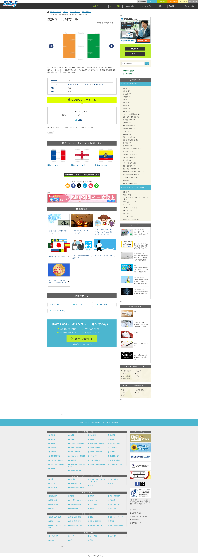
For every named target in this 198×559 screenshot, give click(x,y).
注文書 (73, 439)
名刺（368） (126, 192)
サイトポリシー (135, 510)
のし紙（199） (127, 195)
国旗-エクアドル (101, 165)
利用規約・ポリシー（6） (130, 154)
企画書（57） (127, 91)
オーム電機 (126, 376)
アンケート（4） (128, 131)
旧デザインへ (193, 1)
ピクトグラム (56, 304)
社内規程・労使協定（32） (131, 157)
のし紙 (73, 479)
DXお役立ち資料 (128, 70)
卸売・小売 (93, 500)
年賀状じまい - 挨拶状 (77, 487)
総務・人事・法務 (55, 517)
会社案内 (115, 422)
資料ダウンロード (99, 6)
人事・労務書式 (95, 460)
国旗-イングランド (78, 165)
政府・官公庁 (54, 508)
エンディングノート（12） (131, 177)
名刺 (52, 479)
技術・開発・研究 (75, 521)
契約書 (53, 435)
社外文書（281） (128, 97)
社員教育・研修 (95, 447)
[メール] (67, 185)
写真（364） (126, 213)
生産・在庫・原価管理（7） (131, 117)
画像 (80, 120)
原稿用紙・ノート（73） (130, 207)
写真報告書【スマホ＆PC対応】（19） (134, 171)
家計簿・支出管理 (76, 470)
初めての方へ (142, 1)
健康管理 (113, 452)
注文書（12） (127, 102)
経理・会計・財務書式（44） (131, 168)
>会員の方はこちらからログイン (82, 344)
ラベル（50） (127, 204)
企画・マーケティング (116, 517)
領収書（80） (127, 111)
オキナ (125, 373)
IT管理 (53, 468)
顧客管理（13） (127, 122)
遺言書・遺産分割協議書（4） (132, 174)
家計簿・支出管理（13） (130, 183)
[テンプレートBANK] (10, 3)
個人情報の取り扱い (136, 513)
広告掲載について (135, 523)
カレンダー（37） (128, 216)
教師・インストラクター (77, 525)
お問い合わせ (172, 1)
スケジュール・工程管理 (78, 456)
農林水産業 (53, 496)
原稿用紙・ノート (76, 483)
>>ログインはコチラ (88, 127)
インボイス (93, 456)
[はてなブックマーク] (85, 185)
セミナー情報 (115, 6)
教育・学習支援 (114, 504)
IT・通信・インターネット (78, 500)
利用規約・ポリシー (116, 456)
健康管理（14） (127, 143)
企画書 (73, 435)
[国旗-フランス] (58, 155)
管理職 (112, 521)
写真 (111, 483)
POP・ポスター (115, 479)
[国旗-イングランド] (82, 155)
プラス (138, 373)
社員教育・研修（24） (129, 128)
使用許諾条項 (134, 519)
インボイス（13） (128, 151)
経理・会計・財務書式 (57, 464)
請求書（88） (127, 108)
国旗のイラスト (105, 304)
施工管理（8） (127, 160)
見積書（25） (127, 99)
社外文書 (113, 435)
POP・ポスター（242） (130, 202)
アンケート (113, 447)
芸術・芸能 (113, 508)
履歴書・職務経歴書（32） (131, 140)
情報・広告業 (54, 504)
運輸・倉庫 (53, 500)
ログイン (152, 1)
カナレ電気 (126, 379)
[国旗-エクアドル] (106, 155)
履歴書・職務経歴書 (96, 452)
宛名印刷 (53, 452)
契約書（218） (127, 88)
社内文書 (93, 435)
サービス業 (93, 504)
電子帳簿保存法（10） (129, 145)
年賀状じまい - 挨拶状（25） (131, 219)
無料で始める (84, 338)
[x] (79, 185)
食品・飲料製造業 (115, 496)
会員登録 (162, 1)
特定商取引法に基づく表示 (138, 516)
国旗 (51, 132)
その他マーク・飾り (58, 311)
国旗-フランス (52, 165)
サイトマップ (182, 1)
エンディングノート (116, 464)
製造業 (92, 496)
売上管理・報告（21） (129, 120)
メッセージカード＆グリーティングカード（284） (135, 198)
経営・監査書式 (115, 460)
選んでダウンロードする (82, 99)
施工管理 (73, 460)
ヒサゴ (138, 371)
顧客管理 (53, 447)
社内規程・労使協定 (57, 460)
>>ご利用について (53, 127)
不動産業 (112, 500)
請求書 (112, 439)
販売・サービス (55, 521)
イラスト (93, 485)
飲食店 (92, 508)
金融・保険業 (74, 508)
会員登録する (135, 49)
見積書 (53, 439)
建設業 (72, 496)
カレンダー (54, 487)
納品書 (92, 439)
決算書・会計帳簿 (76, 447)
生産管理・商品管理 (96, 525)
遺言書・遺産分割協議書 (97, 464)
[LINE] (96, 185)
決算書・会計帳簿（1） (130, 125)
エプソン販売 (127, 371)
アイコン (79, 304)
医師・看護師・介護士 (116, 525)
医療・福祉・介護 (75, 504)
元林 (137, 376)
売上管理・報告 (115, 443)
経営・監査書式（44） (129, 166)
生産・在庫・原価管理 (97, 443)
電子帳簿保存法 (55, 456)
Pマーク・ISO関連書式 (78, 443)
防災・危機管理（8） (129, 137)
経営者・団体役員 (95, 521)
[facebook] (73, 185)
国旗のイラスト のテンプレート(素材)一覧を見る (82, 174)
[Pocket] (90, 185)
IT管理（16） (127, 180)
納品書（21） (127, 105)
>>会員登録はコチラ (70, 127)
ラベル (53, 483)
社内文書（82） (127, 94)
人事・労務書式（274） (130, 163)
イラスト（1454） (128, 210)
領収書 (53, 443)
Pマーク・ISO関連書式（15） (132, 114)
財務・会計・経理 (75, 517)
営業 (91, 517)
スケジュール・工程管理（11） (132, 148)
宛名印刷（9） (127, 134)
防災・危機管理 (75, 452)
